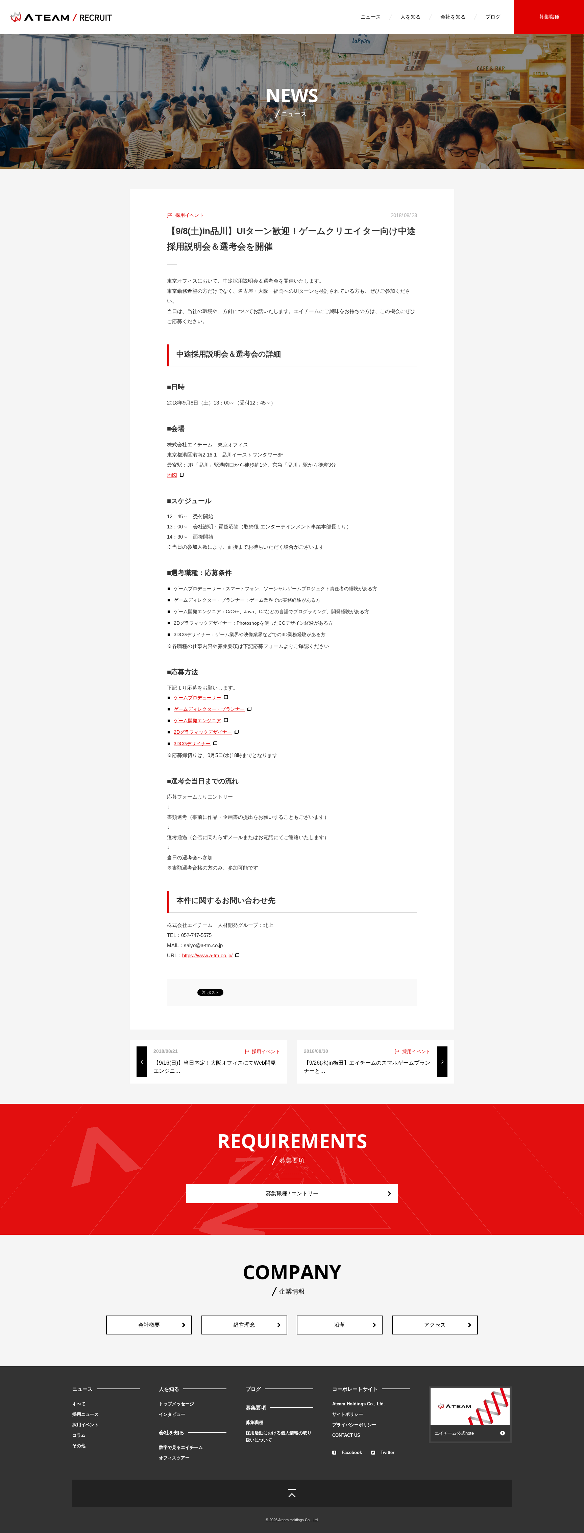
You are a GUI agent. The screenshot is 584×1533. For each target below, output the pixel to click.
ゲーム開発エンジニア (197, 720)
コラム (79, 1435)
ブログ (493, 17)
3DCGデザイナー (192, 743)
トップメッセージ (176, 1403)
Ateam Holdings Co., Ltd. (358, 1403)
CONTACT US (346, 1435)
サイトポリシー (347, 1414)
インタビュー (172, 1414)
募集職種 (549, 17)
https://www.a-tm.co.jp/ (207, 955)
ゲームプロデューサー (197, 697)
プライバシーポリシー (354, 1424)
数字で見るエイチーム (181, 1447)
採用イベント (85, 1424)
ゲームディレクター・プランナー (209, 709)
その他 (79, 1445)
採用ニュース (85, 1414)
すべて (79, 1403)
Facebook (352, 1452)
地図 (172, 475)
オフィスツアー (174, 1457)
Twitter (387, 1452)
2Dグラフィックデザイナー (203, 732)
